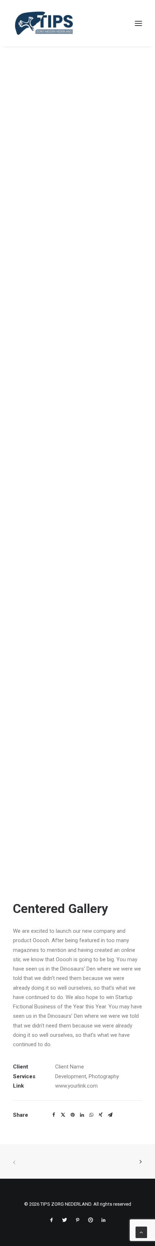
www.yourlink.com (76, 1086)
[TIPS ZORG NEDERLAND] (44, 23)
